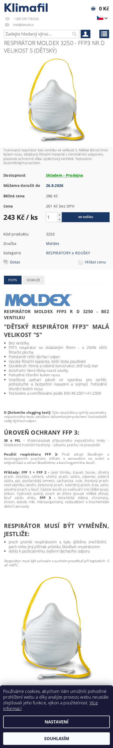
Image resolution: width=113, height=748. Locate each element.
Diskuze (33, 280)
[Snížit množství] (59, 219)
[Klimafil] (26, 7)
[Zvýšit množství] (59, 214)
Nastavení (56, 722)
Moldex (52, 243)
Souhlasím (56, 738)
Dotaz (15, 262)
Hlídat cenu (95, 262)
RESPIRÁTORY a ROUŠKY (68, 252)
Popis (12, 280)
